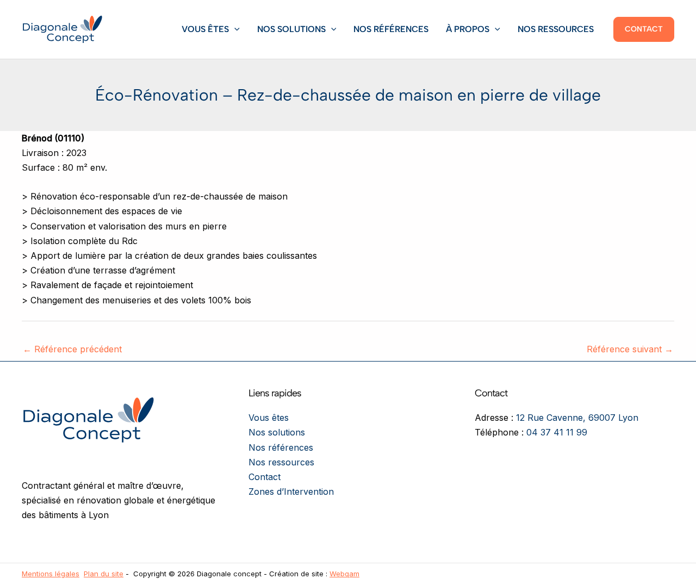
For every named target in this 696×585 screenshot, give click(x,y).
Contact (264, 476)
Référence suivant (630, 349)
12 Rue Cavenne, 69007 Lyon (577, 417)
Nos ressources (556, 29)
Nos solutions (291, 29)
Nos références (390, 29)
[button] (234, 29)
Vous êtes (205, 29)
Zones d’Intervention (291, 491)
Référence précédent (72, 349)
